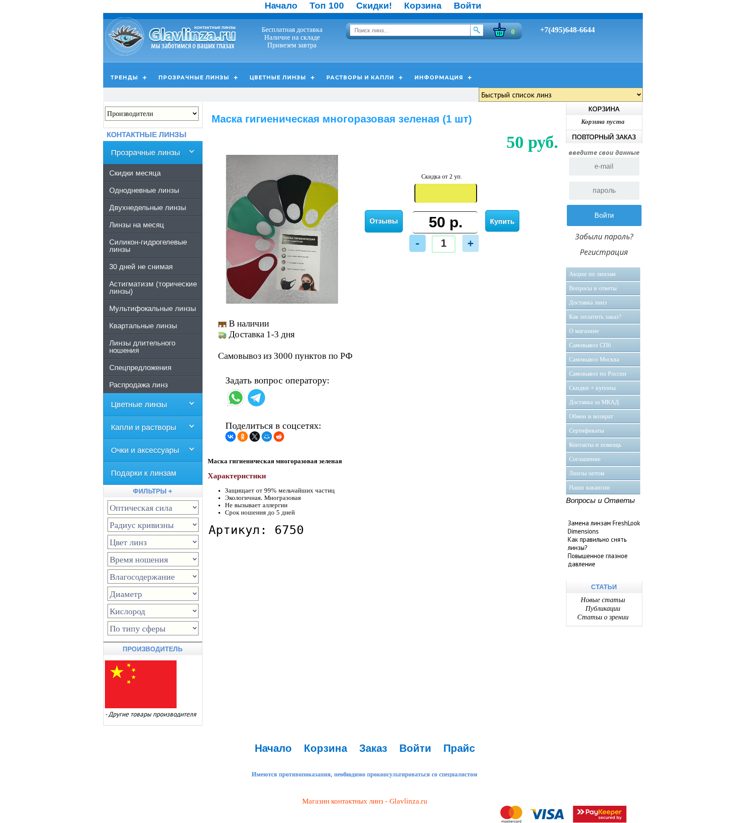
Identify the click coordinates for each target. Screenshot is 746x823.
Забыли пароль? (604, 236)
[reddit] (279, 436)
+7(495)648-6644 (567, 29)
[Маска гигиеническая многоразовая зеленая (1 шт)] (282, 301)
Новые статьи (603, 600)
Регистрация (604, 252)
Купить (502, 221)
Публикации (602, 608)
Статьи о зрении (603, 617)
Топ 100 (327, 5)
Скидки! (374, 5)
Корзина (423, 5)
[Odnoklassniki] (242, 436)
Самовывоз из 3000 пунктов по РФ (285, 356)
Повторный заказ (604, 137)
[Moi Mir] (267, 436)
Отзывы (384, 221)
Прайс (459, 748)
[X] (255, 436)
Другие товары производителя (152, 714)
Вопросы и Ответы (600, 500)
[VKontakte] (230, 436)
